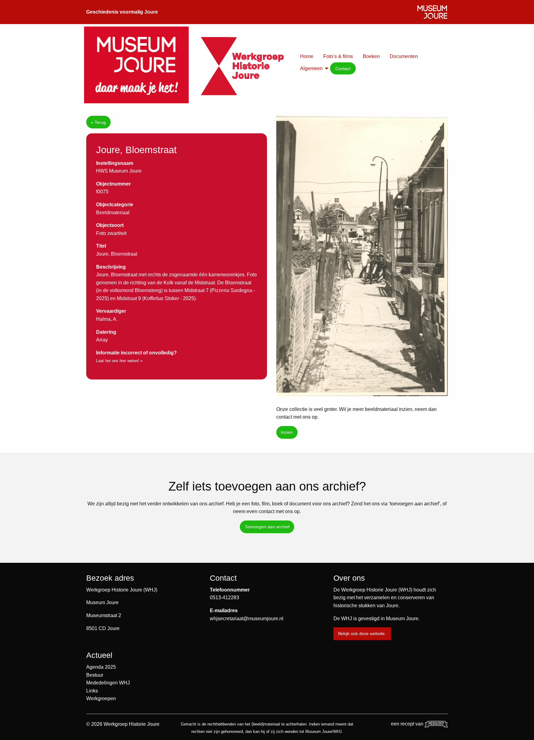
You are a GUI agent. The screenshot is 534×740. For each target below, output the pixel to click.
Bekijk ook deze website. (362, 633)
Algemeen (311, 68)
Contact (342, 68)
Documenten (404, 56)
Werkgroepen (101, 698)
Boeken (371, 56)
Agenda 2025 (101, 667)
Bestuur (94, 675)
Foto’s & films (338, 56)
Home (306, 56)
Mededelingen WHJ (108, 682)
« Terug (98, 122)
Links (92, 690)
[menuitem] (306, 56)
